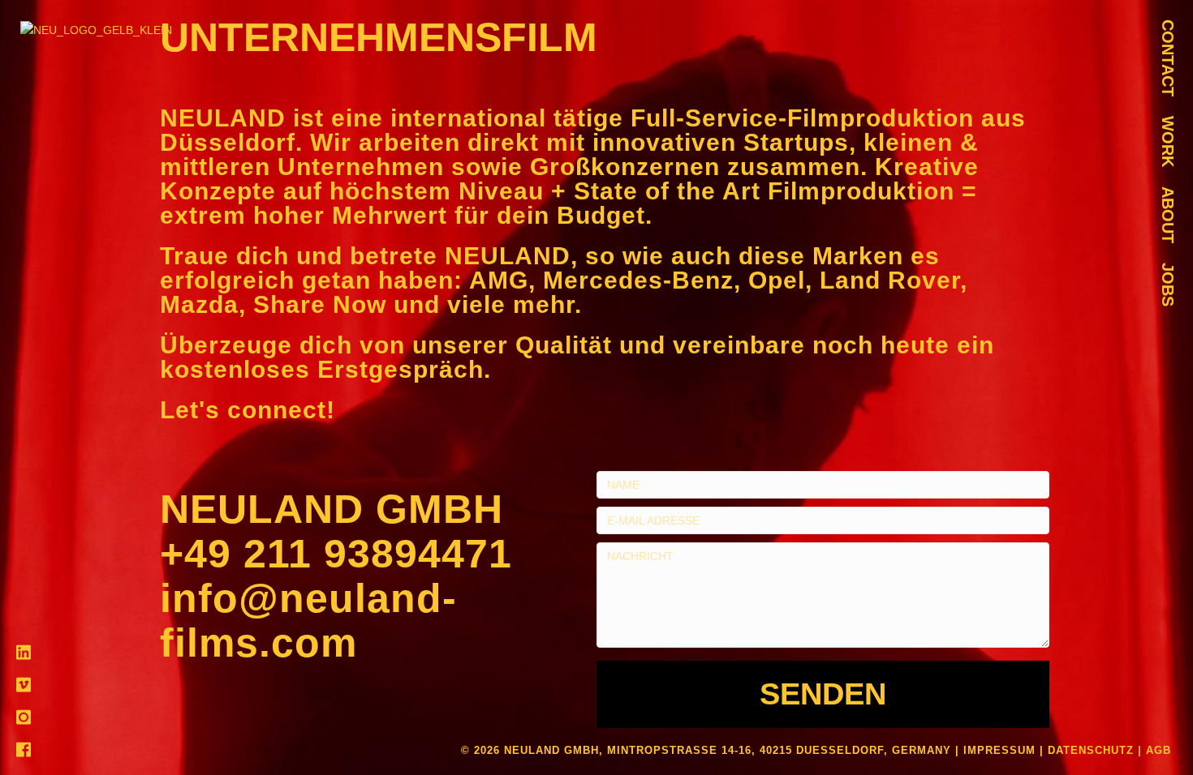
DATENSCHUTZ (1091, 750)
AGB (1158, 750)
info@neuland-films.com (308, 621)
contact (1168, 57)
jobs (1168, 284)
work (1168, 141)
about (1168, 214)
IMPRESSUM (999, 750)
